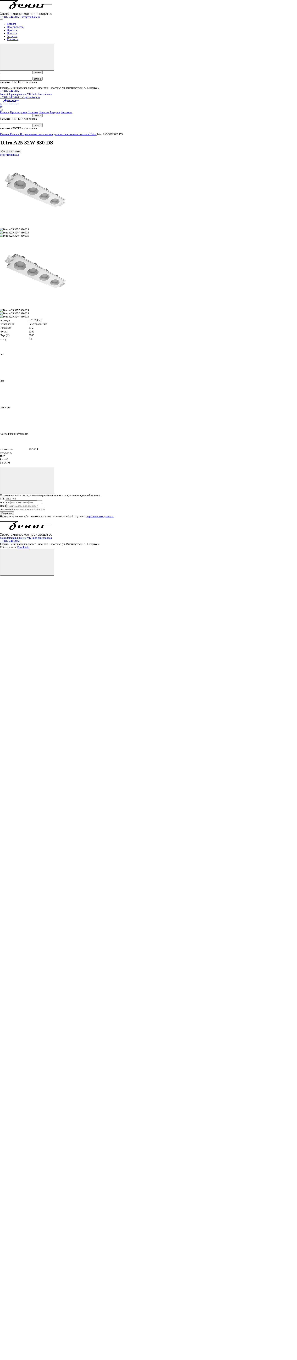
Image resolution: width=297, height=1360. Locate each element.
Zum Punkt (23, 547)
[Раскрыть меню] (1, 19)
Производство (15, 26)
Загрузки (12, 36)
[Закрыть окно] (27, 480)
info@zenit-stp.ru (30, 16)
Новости (12, 33)
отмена (37, 72)
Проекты (12, 30)
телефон (5, 502)
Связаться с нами (10, 151)
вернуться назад (9, 154)
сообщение (7, 509)
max (49, 94)
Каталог (11, 23)
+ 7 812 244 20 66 (10, 16)
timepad (42, 94)
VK (29, 94)
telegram (12, 94)
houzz (3, 94)
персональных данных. (100, 516)
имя (2, 498)
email (3, 505)
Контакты (12, 39)
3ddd (35, 94)
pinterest (22, 94)
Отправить (6, 513)
